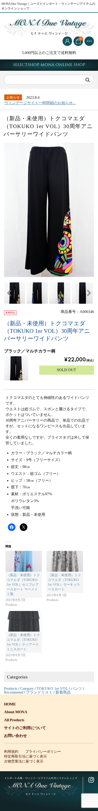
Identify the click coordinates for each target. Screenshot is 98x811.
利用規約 (11, 751)
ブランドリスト (39, 692)
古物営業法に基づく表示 (23, 761)
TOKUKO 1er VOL (52, 688)
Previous (8, 293)
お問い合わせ (15, 736)
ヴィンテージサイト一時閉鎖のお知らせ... (40, 103)
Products (10, 688)
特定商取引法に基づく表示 (25, 756)
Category (27, 688)
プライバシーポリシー (43, 751)
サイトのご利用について (25, 728)
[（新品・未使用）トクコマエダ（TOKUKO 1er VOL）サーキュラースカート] (65, 561)
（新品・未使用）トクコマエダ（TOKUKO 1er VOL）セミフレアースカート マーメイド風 (23, 584)
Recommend (13, 692)
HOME (10, 704)
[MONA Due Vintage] (49, 26)
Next (89, 293)
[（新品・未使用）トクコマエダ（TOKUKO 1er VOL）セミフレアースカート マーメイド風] (23, 561)
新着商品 (63, 692)
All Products (14, 720)
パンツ (76, 688)
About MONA (15, 712)
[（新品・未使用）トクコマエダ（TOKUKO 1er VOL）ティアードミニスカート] (23, 621)
